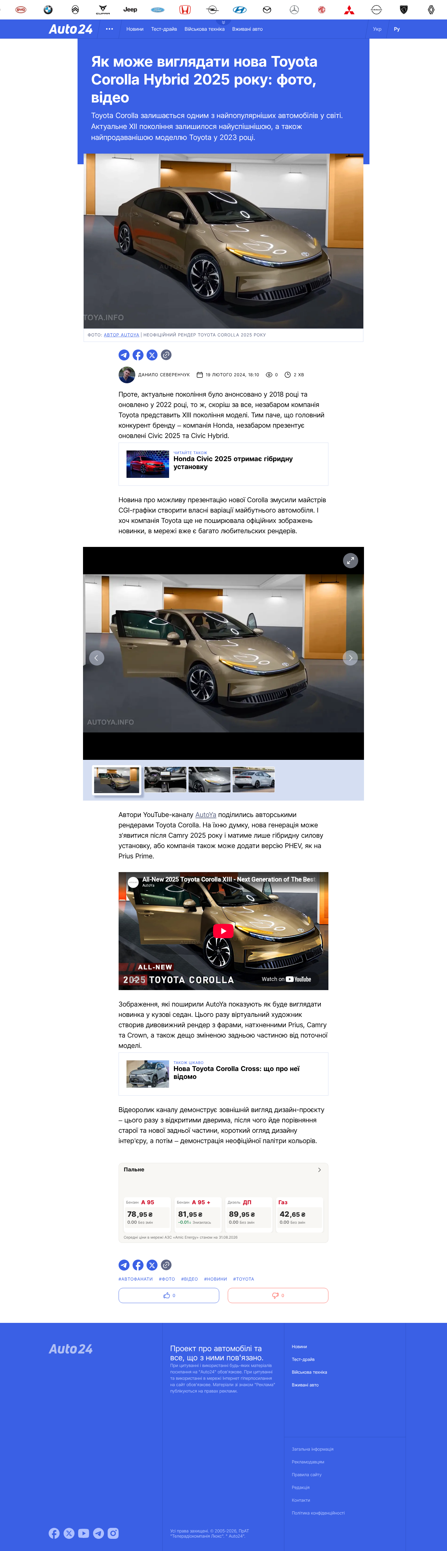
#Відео (189, 1279)
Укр (377, 29)
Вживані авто (247, 29)
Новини (135, 29)
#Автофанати (136, 1279)
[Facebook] (54, 1533)
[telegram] (124, 354)
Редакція (301, 1487)
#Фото (167, 1279)
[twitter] (152, 354)
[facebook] (138, 354)
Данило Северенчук (164, 374)
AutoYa (206, 815)
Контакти (301, 1500)
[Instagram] (113, 1533)
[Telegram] (98, 1533)
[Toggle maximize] (350, 560)
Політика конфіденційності (318, 1513)
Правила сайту (307, 1474)
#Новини (215, 1279)
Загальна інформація (313, 1449)
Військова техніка (205, 29)
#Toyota (243, 1279)
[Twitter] (69, 1533)
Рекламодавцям (308, 1462)
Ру (397, 29)
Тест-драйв (164, 29)
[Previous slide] (96, 658)
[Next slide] (350, 658)
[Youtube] (83, 1533)
